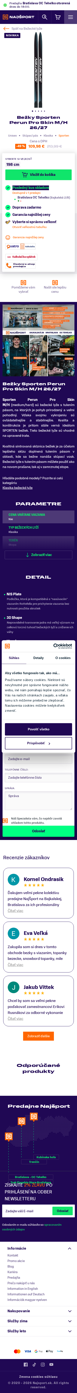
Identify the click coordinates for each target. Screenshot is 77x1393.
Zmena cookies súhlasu (38, 1377)
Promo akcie (16, 1261)
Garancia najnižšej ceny (28, 237)
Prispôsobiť (36, 743)
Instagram (43, 1365)
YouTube (51, 1365)
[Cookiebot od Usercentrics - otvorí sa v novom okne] (54, 646)
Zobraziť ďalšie (38, 1036)
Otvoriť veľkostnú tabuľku (29, 227)
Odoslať (62, 1211)
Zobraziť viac (41, 555)
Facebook (26, 1365)
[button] (32, 111)
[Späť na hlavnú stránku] (18, 17)
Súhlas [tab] (14, 658)
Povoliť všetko (38, 729)
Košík (57, 17)
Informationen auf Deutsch (25, 1294)
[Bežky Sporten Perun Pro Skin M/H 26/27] (38, 69)
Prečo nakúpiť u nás (21, 1283)
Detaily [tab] (38, 658)
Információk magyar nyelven (27, 1300)
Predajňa (13, 1277)
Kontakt (12, 1255)
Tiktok (34, 1365)
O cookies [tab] (63, 658)
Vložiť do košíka (42, 174)
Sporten (64, 136)
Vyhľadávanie (44, 17)
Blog (10, 1266)
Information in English (22, 1289)
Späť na (27, 28)
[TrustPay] (60, 1351)
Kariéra (12, 1272)
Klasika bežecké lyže (18, 487)
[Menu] (70, 17)
